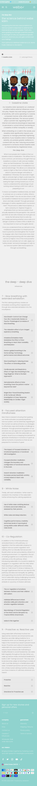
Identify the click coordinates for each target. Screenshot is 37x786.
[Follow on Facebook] (3, 759)
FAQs (3, 727)
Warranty (23, 724)
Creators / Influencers (5, 735)
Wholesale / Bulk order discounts (7, 740)
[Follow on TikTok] (21, 759)
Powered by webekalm (21, 781)
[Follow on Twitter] (7, 759)
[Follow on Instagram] (12, 759)
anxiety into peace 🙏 (24, 2)
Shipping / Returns (26, 727)
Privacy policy (25, 730)
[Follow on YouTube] (17, 759)
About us (5, 724)
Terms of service (26, 734)
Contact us (6, 730)
